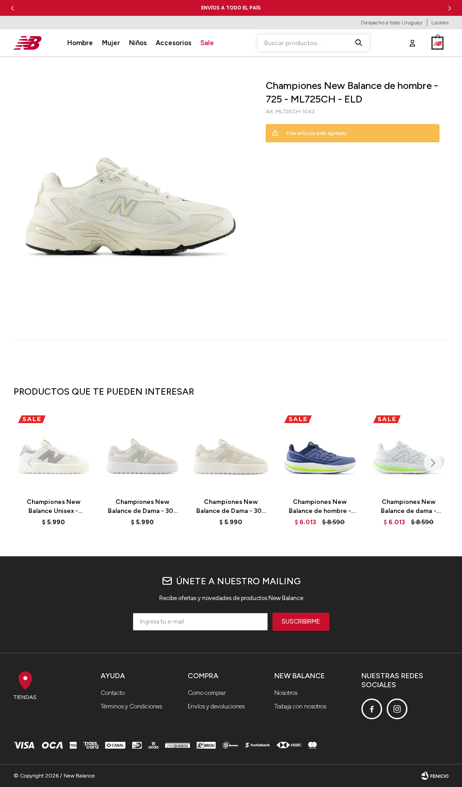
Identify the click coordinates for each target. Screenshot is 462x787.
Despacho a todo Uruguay (391, 22)
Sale (207, 43)
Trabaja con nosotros (300, 706)
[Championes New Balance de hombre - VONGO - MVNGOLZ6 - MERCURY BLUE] (320, 451)
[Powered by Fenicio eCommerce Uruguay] (434, 775)
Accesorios (173, 43)
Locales (439, 22)
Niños (138, 43)
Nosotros (285, 692)
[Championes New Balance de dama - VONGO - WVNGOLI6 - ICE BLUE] (408, 451)
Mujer (111, 43)
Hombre (80, 43)
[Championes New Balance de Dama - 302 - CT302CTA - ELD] (231, 451)
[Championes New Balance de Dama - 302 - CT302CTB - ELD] (142, 451)
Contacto (113, 692)
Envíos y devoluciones (216, 706)
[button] (449, 8)
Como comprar (207, 692)
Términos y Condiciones (131, 706)
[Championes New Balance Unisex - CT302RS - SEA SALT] (53, 451)
